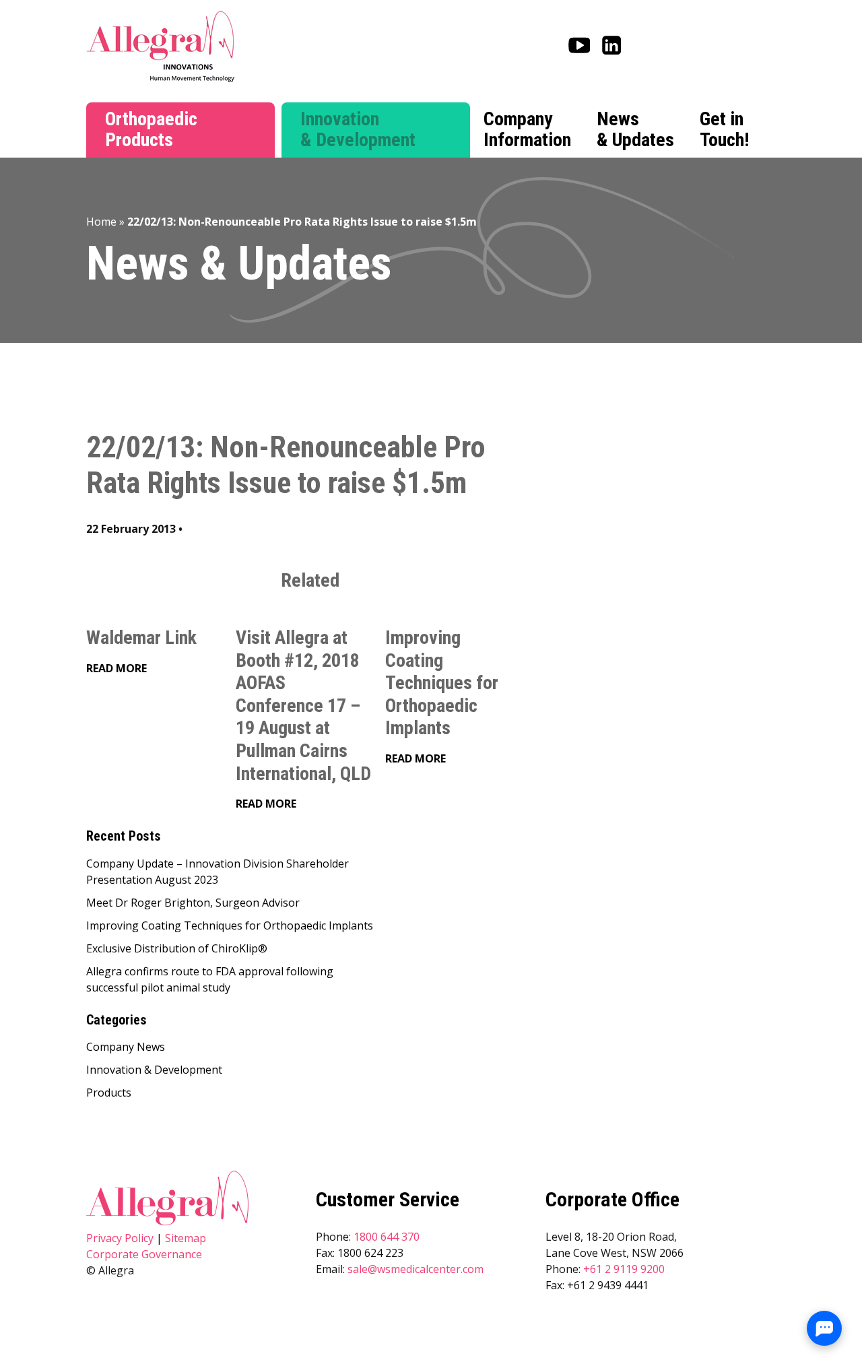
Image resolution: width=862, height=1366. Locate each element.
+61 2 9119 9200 (624, 1269)
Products (108, 1092)
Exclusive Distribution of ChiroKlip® (176, 948)
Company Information (527, 129)
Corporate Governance (144, 1254)
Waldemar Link (141, 637)
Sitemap (185, 1238)
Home (101, 221)
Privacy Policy (120, 1238)
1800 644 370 (387, 1236)
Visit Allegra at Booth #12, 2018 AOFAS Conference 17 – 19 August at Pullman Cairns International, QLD (303, 705)
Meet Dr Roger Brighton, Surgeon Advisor (193, 902)
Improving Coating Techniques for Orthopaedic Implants (441, 682)
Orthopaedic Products (151, 129)
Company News (125, 1046)
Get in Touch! (724, 129)
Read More (116, 668)
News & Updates (635, 129)
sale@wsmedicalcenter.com (415, 1269)
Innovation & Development (358, 129)
